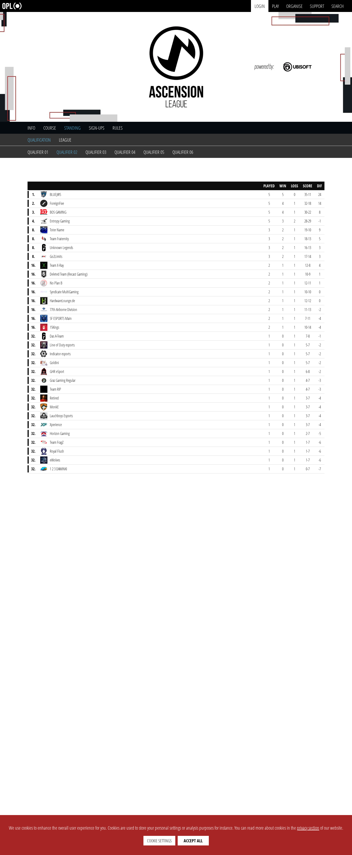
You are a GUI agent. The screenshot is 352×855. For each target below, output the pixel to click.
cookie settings (159, 841)
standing (72, 128)
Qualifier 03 (95, 152)
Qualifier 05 (153, 152)
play (275, 6)
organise (294, 6)
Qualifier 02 (67, 152)
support (317, 6)
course (49, 128)
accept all (193, 841)
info (31, 128)
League (65, 140)
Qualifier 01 (38, 152)
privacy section (308, 828)
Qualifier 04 (124, 152)
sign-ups (96, 128)
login (260, 6)
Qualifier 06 (182, 152)
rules (118, 128)
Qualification (39, 140)
